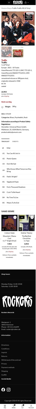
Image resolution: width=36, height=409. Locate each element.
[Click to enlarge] (5, 42)
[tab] (5, 141)
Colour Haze (9, 233)
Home (3, 8)
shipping (6, 96)
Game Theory (26, 233)
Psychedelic (19, 117)
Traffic (4, 60)
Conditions (5, 349)
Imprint (4, 352)
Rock (25, 117)
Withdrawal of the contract (11, 360)
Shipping (4, 371)
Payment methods (7, 367)
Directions (5, 345)
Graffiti (4, 375)
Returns (4, 356)
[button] (3, 28)
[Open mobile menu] (9, 2)
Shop (9, 8)
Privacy (4, 364)
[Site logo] (18, 2)
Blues (12, 117)
